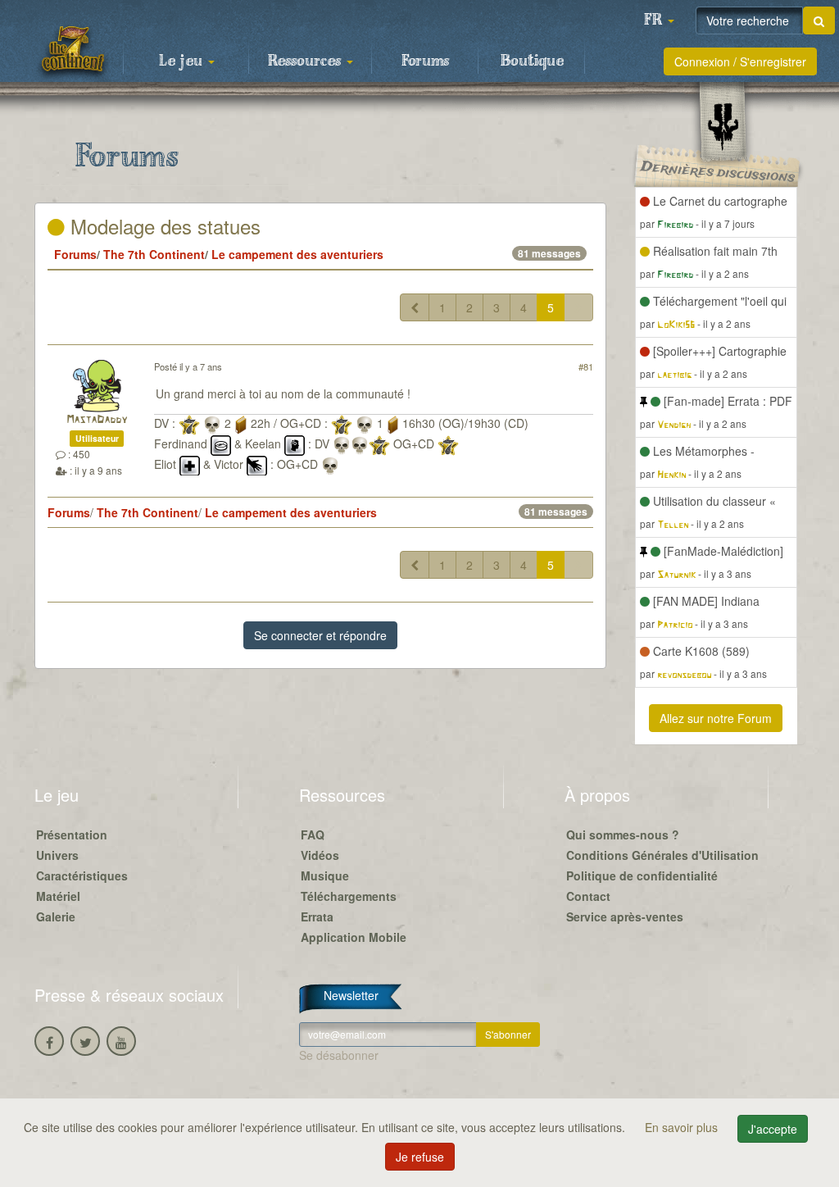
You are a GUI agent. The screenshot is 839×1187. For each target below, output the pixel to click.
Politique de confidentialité (642, 875)
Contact (588, 896)
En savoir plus (683, 1127)
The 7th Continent (154, 254)
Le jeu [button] (182, 61)
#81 (585, 366)
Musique (325, 875)
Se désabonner (339, 1055)
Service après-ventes (624, 916)
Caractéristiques (82, 875)
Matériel (58, 896)
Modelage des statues (163, 225)
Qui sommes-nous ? (622, 834)
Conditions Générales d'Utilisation (662, 855)
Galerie (55, 916)
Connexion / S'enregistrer (740, 61)
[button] (659, 20)
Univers (57, 855)
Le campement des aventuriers (297, 254)
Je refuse (420, 1156)
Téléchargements (349, 896)
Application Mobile (353, 937)
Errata (317, 916)
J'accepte (772, 1129)
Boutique (532, 61)
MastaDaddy (96, 420)
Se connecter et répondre (320, 635)
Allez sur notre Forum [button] (716, 718)
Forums (425, 61)
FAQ (312, 834)
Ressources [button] (306, 61)
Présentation (71, 834)
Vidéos (320, 855)
